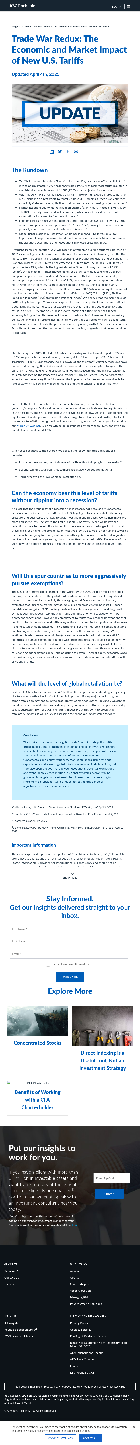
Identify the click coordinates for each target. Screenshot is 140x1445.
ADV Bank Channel (82, 1359)
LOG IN (117, 6)
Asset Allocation (80, 1290)
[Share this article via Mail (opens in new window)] (76, 151)
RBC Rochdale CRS (82, 1372)
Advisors (75, 1271)
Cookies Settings (80, 1329)
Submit (109, 1194)
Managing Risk (79, 1297)
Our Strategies (79, 1284)
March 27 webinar (28, 426)
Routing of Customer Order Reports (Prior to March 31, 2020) (98, 1344)
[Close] (134, 1427)
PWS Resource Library (18, 1336)
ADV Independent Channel (87, 1353)
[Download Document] (84, 151)
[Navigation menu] (130, 6)
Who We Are (12, 1271)
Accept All (90, 1438)
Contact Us (11, 1277)
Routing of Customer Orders (88, 1336)
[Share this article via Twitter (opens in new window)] (60, 151)
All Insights (11, 1323)
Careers (9, 1284)
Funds (74, 1366)
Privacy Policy (79, 1323)
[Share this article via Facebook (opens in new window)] (68, 151)
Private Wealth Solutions (86, 1304)
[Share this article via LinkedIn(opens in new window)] (52, 152)
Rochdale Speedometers (21, 1329)
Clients (74, 1277)
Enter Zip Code (105, 1178)
